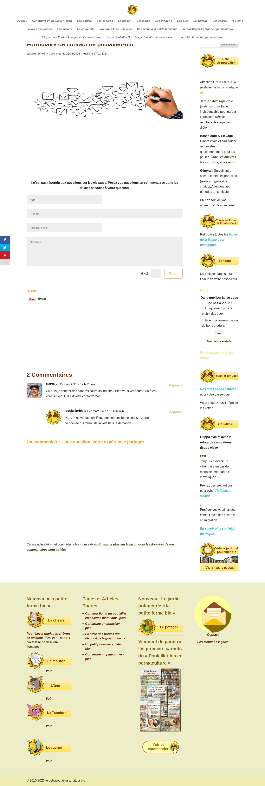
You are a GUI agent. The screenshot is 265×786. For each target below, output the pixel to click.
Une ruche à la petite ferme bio (157, 29)
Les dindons (163, 20)
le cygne (237, 20)
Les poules (84, 20)
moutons (211, 162)
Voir (49, 671)
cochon (231, 162)
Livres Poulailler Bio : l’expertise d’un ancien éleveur (141, 37)
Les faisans (64, 29)
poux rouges (210, 181)
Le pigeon (125, 20)
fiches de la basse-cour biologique (219, 240)
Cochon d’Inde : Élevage (115, 29)
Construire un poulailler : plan (52, 20)
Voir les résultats (219, 341)
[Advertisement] (105, 151)
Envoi (173, 274)
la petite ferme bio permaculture (202, 37)
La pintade (200, 20)
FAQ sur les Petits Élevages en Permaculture (71, 37)
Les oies (182, 20)
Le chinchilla (85, 29)
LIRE (203, 456)
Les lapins (143, 20)
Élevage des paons (39, 29)
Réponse (176, 385)
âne (215, 157)
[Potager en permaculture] (160, 627)
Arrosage (219, 101)
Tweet (41, 298)
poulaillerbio (39, 53)
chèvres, (230, 157)
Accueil (22, 20)
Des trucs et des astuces (218, 389)
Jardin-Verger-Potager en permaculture (208, 29)
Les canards (105, 20)
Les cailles (220, 20)
